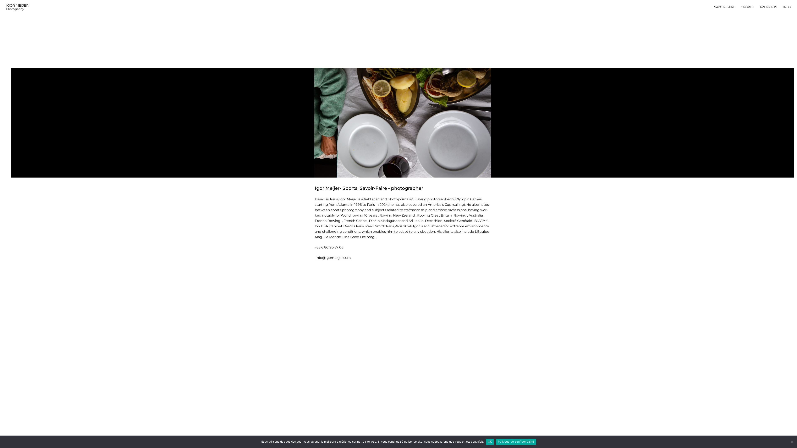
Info (787, 7)
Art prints (768, 7)
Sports (747, 7)
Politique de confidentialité (516, 441)
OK (490, 441)
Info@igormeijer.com (333, 258)
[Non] (792, 442)
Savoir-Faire (724, 7)
